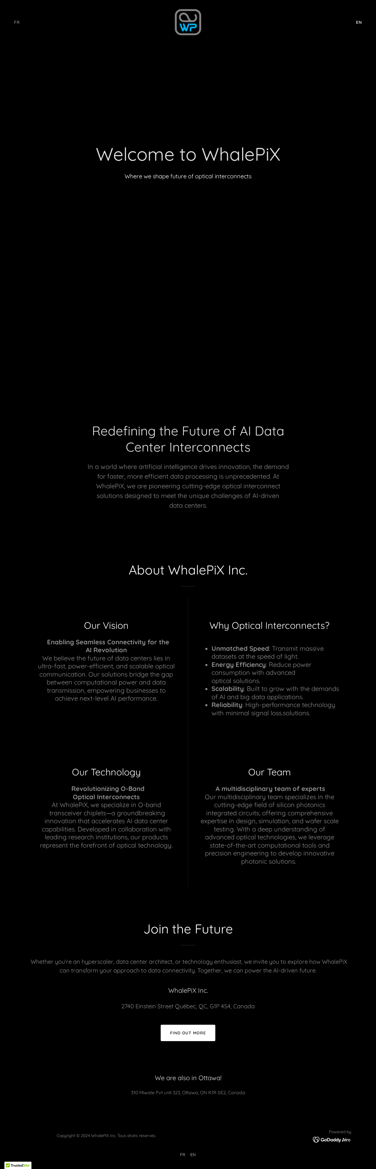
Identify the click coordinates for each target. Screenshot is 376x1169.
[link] (188, 22)
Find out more (188, 1033)
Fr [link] (17, 22)
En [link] (359, 22)
